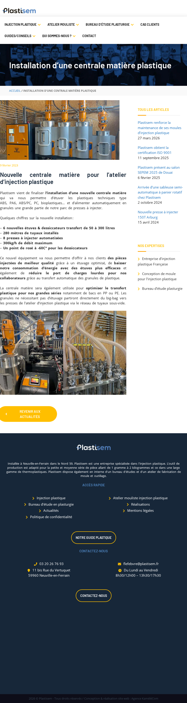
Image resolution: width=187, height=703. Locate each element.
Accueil (15, 91)
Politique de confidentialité (51, 517)
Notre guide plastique (94, 538)
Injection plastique (20, 24)
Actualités (51, 510)
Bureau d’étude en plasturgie (51, 504)
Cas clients (149, 24)
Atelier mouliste (61, 24)
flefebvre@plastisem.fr (141, 563)
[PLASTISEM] (19, 11)
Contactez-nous (93, 596)
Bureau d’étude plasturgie (108, 24)
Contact (89, 36)
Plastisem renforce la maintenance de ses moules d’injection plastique (159, 127)
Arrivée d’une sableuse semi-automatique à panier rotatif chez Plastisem (160, 192)
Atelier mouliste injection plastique (140, 498)
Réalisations (140, 504)
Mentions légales (140, 510)
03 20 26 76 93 (51, 563)
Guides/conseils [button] (18, 36)
